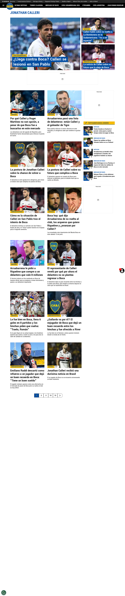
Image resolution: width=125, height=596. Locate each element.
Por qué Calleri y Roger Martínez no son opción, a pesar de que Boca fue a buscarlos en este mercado (25, 123)
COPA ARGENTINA (99, 5)
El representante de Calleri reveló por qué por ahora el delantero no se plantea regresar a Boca (62, 273)
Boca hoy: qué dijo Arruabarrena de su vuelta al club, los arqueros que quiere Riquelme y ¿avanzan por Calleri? (63, 222)
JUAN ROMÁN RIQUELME (115, 5)
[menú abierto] (3, 5)
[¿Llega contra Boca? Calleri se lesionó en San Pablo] (45, 44)
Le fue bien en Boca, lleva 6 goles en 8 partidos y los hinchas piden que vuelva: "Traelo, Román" (25, 324)
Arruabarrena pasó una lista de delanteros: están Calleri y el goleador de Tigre (63, 122)
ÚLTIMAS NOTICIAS (21, 5)
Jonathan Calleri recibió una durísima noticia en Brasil (63, 372)
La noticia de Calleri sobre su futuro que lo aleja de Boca (97, 66)
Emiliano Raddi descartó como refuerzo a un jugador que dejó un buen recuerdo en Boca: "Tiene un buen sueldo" (27, 375)
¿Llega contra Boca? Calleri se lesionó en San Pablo (39, 61)
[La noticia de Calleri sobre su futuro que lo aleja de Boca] (98, 57)
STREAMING (86, 5)
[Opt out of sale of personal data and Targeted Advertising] (3, 592)
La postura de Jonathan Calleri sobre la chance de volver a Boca (27, 173)
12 (50, 395)
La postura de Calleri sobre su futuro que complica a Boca (64, 171)
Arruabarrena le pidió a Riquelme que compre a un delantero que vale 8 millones (26, 272)
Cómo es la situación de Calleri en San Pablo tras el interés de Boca (25, 219)
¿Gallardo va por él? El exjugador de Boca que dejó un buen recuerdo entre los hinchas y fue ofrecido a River (64, 324)
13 (55, 395)
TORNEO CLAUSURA (36, 5)
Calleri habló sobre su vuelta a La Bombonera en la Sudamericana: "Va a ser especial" (97, 36)
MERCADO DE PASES (52, 5)
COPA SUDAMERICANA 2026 (71, 5)
